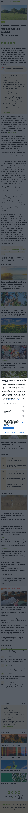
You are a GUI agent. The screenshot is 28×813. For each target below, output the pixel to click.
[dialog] (14, 406)
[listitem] (14, 403)
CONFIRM (8, 427)
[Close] (25, 380)
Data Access (14, 432)
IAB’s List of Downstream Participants (15, 399)
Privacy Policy (21, 432)
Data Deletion (6, 432)
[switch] (23, 406)
